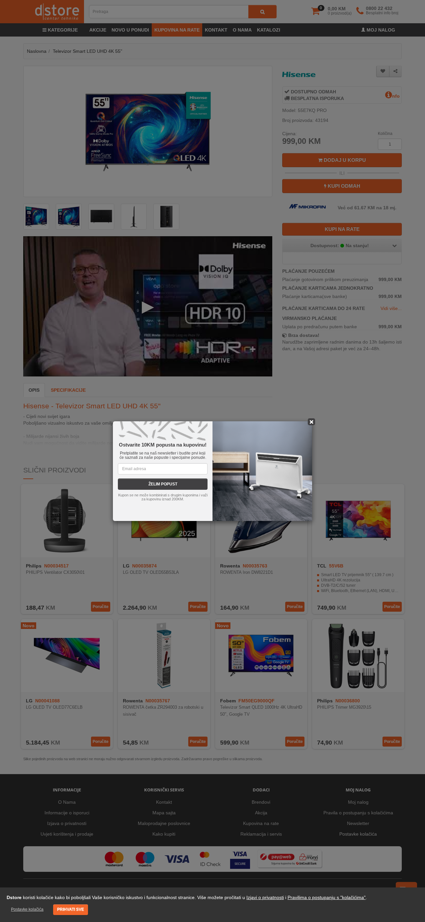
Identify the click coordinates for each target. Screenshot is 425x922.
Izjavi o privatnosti (265, 897)
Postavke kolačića (27, 909)
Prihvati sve (70, 909)
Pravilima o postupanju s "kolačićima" (327, 897)
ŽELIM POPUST (162, 484)
